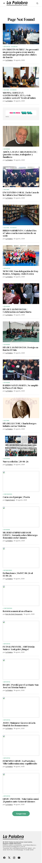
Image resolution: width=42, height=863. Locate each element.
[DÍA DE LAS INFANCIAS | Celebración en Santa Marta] (21, 293)
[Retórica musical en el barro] (21, 595)
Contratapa (8, 494)
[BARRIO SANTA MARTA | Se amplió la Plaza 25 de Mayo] (21, 369)
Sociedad (14, 46)
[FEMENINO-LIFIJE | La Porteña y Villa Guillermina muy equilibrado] (21, 745)
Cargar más (21, 814)
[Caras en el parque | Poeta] (21, 481)
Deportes (7, 46)
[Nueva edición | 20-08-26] (21, 446)
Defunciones (8, 570)
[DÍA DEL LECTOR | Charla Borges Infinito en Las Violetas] (21, 408)
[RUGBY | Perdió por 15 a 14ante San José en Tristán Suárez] (21, 669)
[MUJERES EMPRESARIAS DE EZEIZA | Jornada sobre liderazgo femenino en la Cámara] (21, 517)
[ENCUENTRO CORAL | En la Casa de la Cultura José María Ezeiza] (21, 177)
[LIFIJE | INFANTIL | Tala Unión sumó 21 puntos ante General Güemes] (21, 783)
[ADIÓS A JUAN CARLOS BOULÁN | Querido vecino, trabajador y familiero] (21, 136)
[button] (4, 3)
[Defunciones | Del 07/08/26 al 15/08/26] (21, 557)
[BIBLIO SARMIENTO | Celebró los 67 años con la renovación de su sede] (21, 215)
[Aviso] (21, 112)
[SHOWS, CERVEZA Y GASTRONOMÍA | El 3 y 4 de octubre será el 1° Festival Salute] (21, 77)
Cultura (6, 90)
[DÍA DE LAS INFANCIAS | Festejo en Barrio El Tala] (21, 331)
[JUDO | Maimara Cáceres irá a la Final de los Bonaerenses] (21, 707)
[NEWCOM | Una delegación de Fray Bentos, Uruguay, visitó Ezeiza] (21, 255)
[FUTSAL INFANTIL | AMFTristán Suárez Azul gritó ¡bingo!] (21, 631)
